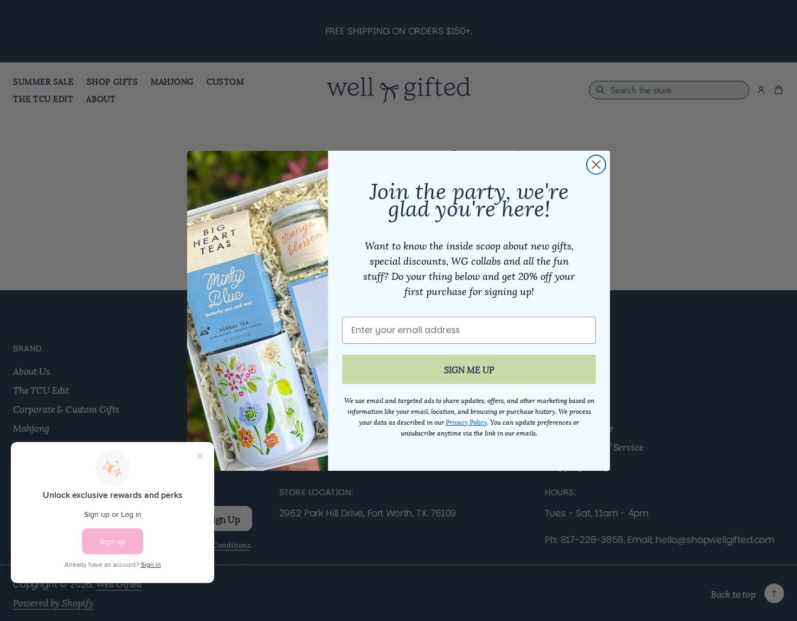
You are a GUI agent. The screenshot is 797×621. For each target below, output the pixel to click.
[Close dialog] (596, 164)
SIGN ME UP (469, 369)
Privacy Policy (466, 422)
